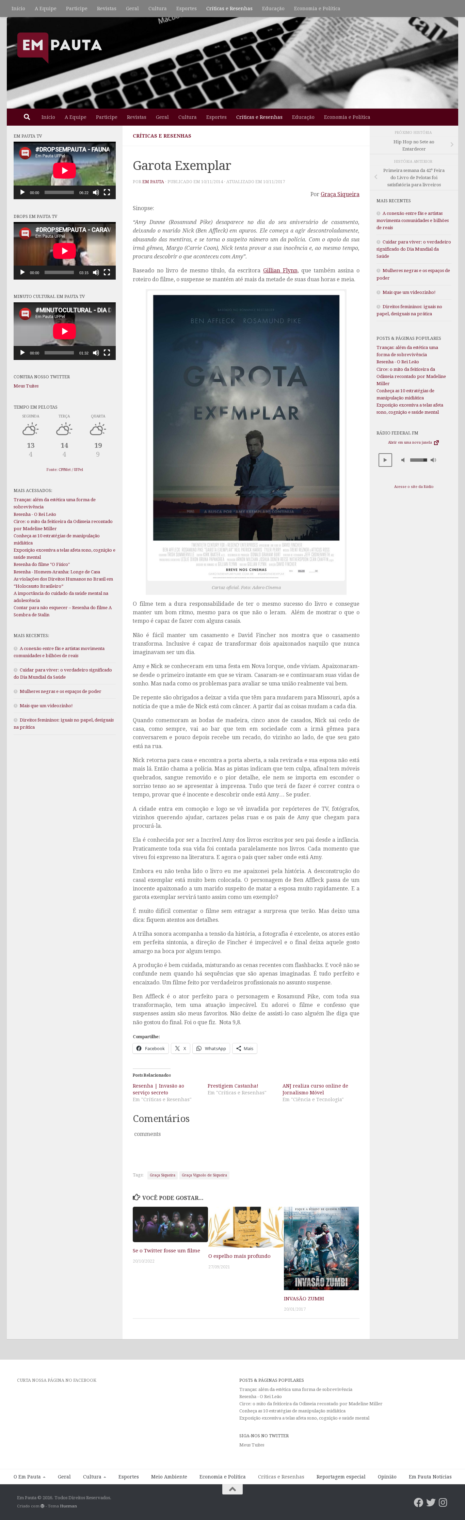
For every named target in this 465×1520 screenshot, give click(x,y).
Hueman (68, 1506)
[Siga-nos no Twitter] (431, 1502)
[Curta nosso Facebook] (418, 1502)
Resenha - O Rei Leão (35, 514)
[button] (385, 460)
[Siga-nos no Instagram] (443, 1502)
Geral (132, 8)
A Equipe (46, 8)
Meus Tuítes (26, 386)
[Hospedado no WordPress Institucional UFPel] (43, 1506)
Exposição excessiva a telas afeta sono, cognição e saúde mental (304, 1418)
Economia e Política (317, 8)
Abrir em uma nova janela (410, 442)
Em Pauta (153, 181)
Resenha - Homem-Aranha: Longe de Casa (57, 571)
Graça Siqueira (340, 194)
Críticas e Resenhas (229, 8)
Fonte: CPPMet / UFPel (65, 470)
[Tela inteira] (106, 192)
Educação (273, 8)
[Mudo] (96, 192)
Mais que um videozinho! (46, 705)
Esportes (186, 8)
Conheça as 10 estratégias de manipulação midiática (292, 1410)
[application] (65, 170)
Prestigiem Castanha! (233, 1086)
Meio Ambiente (169, 1476)
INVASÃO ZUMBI (304, 1299)
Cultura (157, 8)
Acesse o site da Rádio (414, 487)
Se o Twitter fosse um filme (166, 1251)
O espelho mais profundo (239, 1256)
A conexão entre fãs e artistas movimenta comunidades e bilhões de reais (412, 220)
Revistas (106, 8)
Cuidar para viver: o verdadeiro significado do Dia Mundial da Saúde (413, 249)
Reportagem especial (341, 1476)
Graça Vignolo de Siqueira (204, 1175)
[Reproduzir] (22, 192)
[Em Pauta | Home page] (59, 48)
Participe (76, 8)
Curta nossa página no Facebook (56, 1380)
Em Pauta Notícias (430, 1476)
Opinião (387, 1476)
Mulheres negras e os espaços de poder (60, 691)
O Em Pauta (27, 1476)
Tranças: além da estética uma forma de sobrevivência (295, 1389)
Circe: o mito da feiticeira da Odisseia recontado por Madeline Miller (411, 376)
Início (18, 8)
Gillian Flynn (280, 270)
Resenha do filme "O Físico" (42, 564)
